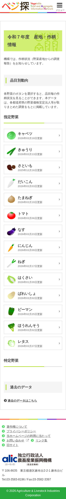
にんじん (25, 246)
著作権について (17, 426)
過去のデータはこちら (22, 400)
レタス (23, 341)
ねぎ (21, 262)
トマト (23, 214)
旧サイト (12, 445)
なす (21, 230)
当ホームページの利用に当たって (29, 435)
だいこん (25, 182)
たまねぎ (25, 198)
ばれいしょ (27, 293)
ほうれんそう (29, 325)
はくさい (25, 278)
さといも (25, 166)
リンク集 (41, 440)
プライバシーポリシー (21, 431)
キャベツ (25, 134)
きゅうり (25, 150)
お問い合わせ (15, 440)
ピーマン (25, 309)
